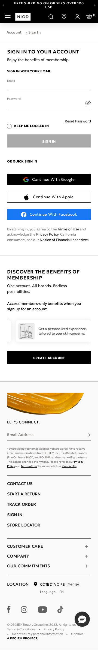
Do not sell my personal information (37, 634)
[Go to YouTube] (42, 610)
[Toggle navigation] (7, 16)
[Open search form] (50, 16)
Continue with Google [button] (53, 179)
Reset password (78, 121)
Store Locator (23, 525)
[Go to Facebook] (9, 610)
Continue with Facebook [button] (53, 214)
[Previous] (3, 4)
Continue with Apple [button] (53, 196)
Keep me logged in (31, 126)
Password (13, 99)
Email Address (20, 434)
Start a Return (24, 493)
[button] (82, 619)
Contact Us (69, 466)
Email (11, 81)
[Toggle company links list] (86, 556)
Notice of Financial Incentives (64, 239)
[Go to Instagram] (24, 610)
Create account (49, 358)
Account (14, 32)
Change (72, 584)
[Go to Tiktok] (60, 610)
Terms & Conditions (21, 629)
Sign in (49, 141)
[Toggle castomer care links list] (86, 546)
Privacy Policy (47, 234)
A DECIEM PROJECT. (22, 638)
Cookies (77, 634)
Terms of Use (68, 229)
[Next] (95, 4)
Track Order (21, 504)
